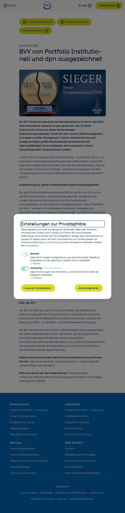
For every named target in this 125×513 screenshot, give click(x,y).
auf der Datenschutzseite (55, 242)
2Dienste (36, 278)
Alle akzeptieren (89, 287)
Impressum (33, 245)
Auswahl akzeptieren (38, 287)
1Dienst (35, 263)
